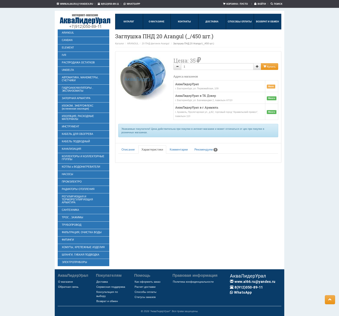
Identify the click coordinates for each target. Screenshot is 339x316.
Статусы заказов (145, 297)
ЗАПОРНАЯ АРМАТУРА (76, 98)
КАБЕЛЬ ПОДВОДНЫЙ (76, 141)
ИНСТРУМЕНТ (70, 126)
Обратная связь (68, 286)
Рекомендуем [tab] (205, 149)
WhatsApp (133, 3)
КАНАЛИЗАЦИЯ (71, 148)
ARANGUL (68, 32)
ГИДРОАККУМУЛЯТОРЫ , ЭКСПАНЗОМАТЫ (77, 89)
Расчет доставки (145, 286)
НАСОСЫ (67, 174)
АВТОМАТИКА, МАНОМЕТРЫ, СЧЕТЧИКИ (80, 79)
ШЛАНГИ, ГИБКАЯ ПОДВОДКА (80, 254)
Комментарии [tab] (179, 149)
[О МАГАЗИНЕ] (156, 28)
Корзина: (237, 3)
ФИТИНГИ (68, 239)
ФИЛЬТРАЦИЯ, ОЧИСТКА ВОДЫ (82, 232)
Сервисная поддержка (110, 286)
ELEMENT (68, 47)
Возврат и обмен (107, 301)
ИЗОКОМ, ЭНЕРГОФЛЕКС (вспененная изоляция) (77, 107)
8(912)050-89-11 (110, 3)
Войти (262, 3)
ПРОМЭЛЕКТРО (72, 181)
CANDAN (67, 40)
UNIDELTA (68, 69)
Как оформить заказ (147, 281)
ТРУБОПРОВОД (71, 224)
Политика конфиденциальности (193, 281)
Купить (271, 66)
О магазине (65, 281)
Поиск (278, 3)
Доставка (102, 281)
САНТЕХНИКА (70, 209)
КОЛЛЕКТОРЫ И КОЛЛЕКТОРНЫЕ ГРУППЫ (83, 158)
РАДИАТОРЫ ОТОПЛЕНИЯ (78, 189)
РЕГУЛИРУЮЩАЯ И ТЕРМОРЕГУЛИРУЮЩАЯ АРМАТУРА (77, 199)
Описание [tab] (128, 149)
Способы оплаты (145, 291)
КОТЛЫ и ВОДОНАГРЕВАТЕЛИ (81, 166)
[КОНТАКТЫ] (184, 28)
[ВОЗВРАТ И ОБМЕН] (267, 28)
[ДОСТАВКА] (212, 28)
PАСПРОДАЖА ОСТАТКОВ (78, 62)
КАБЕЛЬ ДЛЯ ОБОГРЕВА (77, 133)
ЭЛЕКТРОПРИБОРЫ (74, 262)
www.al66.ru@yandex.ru (76, 3)
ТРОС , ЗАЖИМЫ (72, 217)
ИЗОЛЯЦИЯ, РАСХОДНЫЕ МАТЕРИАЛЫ (78, 118)
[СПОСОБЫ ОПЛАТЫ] (240, 28)
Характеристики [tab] (152, 149)
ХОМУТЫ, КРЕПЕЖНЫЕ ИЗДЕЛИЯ (83, 247)
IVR (64, 55)
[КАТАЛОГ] (129, 28)
